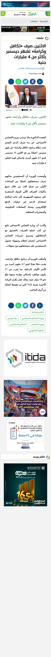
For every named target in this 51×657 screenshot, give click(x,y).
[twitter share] (25, 82)
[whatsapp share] (18, 82)
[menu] (47, 13)
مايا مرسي (12, 318)
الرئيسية (44, 21)
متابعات (33, 21)
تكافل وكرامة (38, 312)
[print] (11, 82)
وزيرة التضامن (37, 324)
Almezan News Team (35, 73)
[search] (3, 13)
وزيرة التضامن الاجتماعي (33, 318)
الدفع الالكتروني (36, 330)
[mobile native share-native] (40, 82)
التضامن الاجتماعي (18, 324)
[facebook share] (33, 82)
